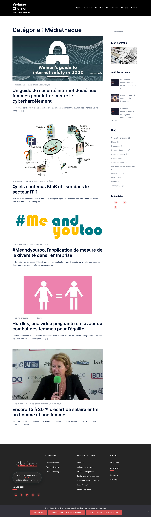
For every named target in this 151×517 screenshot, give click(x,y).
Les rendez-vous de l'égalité (123, 166)
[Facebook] (115, 207)
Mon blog (124, 8)
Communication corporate (88, 480)
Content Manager (53, 471)
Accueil (78, 8)
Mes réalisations (112, 8)
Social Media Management (88, 476)
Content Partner (52, 462)
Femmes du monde (119, 150)
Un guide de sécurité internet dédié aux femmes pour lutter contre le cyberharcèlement (54, 96)
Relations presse (84, 489)
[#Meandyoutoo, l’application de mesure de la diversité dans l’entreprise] (57, 226)
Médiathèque (44, 85)
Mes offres (99, 8)
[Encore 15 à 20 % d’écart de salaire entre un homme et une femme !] (57, 374)
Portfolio (81, 462)
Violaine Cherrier (19, 6)
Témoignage (116, 186)
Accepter (38, 512)
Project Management (86, 471)
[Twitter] (125, 202)
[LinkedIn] (116, 202)
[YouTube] (33, 495)
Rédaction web (83, 485)
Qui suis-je (88, 8)
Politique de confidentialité (104, 512)
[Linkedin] (15, 495)
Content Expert (52, 467)
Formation (115, 158)
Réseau (114, 182)
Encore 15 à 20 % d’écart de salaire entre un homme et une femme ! (55, 412)
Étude (35, 85)
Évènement (115, 146)
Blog (30, 85)
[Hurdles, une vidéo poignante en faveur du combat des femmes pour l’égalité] (58, 295)
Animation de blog (85, 467)
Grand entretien (42, 404)
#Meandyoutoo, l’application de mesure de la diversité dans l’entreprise (57, 252)
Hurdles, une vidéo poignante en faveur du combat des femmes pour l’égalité (57, 326)
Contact (134, 8)
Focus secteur (117, 154)
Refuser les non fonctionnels (66, 512)
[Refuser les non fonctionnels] (148, 511)
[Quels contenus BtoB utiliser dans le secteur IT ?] (58, 149)
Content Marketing (33, 181)
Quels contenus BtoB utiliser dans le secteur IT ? (50, 189)
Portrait (114, 177)
